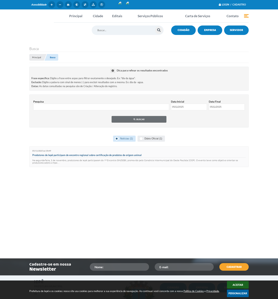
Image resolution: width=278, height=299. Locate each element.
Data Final (215, 101)
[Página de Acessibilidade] (102, 4)
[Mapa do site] (94, 4)
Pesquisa (38, 101)
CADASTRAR (234, 267)
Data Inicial (177, 101)
